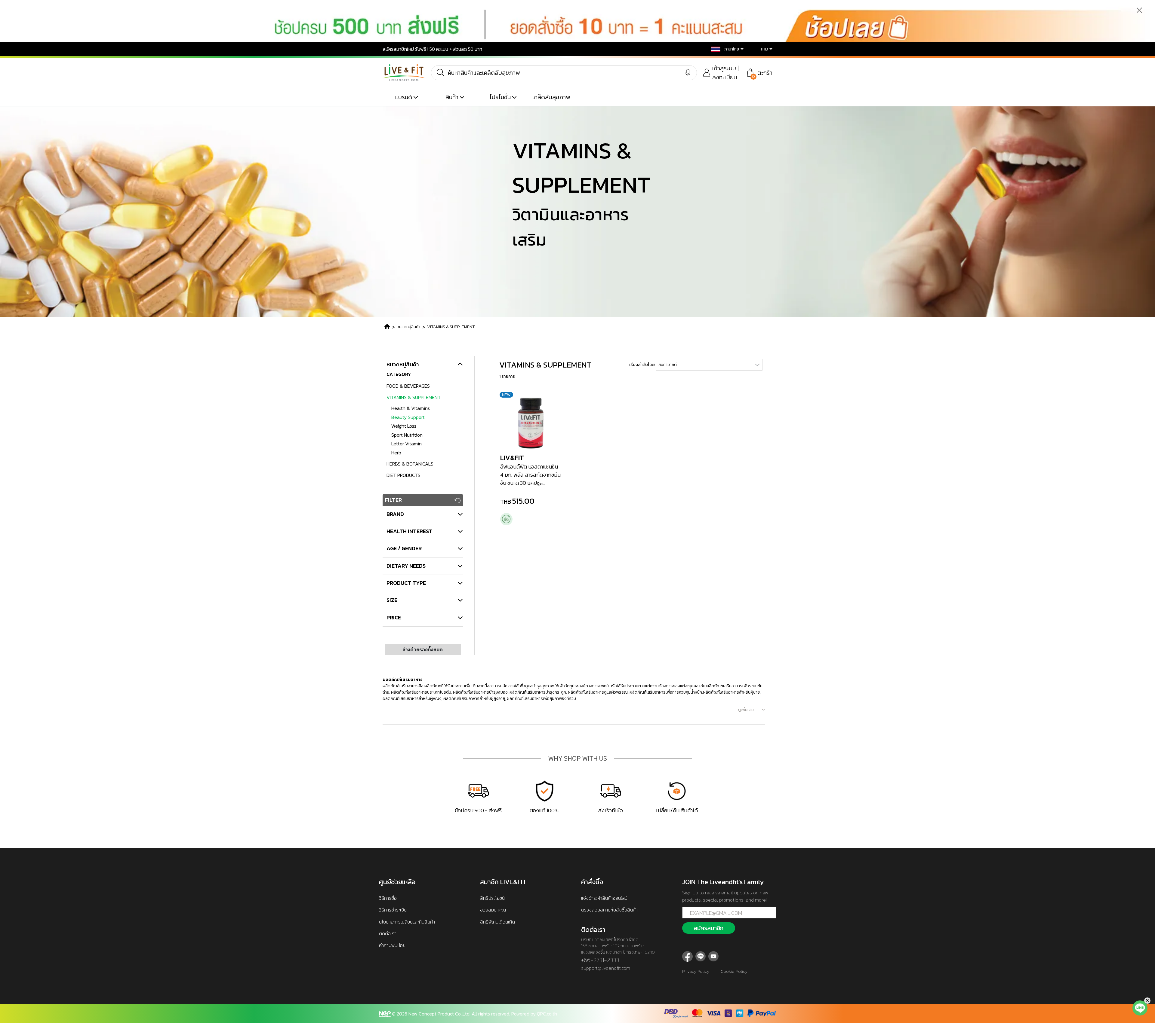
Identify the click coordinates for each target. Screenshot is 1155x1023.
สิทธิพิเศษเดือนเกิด (497, 921)
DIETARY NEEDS (406, 566)
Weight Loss (403, 425)
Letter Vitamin (406, 443)
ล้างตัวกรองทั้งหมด (422, 649)
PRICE (394, 617)
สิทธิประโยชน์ (492, 898)
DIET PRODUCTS (403, 475)
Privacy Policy (695, 971)
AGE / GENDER (404, 548)
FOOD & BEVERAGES (408, 385)
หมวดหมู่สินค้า (408, 327)
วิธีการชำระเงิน (393, 909)
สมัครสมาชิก (708, 928)
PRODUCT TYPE (406, 583)
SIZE (392, 600)
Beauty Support (408, 417)
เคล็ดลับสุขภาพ (551, 97)
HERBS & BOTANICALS (410, 463)
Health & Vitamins (410, 408)
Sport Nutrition (407, 434)
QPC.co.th (547, 1013)
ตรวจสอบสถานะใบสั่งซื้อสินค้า (609, 909)
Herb (396, 452)
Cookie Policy (734, 971)
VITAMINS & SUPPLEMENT (451, 327)
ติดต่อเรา (387, 933)
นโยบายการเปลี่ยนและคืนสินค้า (407, 921)
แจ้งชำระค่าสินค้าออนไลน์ (604, 898)
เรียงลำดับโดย (642, 365)
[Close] (1139, 10)
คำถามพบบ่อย (392, 945)
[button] (723, 49)
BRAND (395, 514)
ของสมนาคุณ (493, 909)
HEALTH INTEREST (409, 531)
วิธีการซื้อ (388, 898)
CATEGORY (399, 374)
